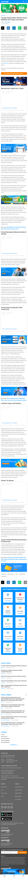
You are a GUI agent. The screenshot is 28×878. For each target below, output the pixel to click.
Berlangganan (22, 852)
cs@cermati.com (10, 762)
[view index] (25, 695)
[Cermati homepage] (6, 868)
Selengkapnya (13, 744)
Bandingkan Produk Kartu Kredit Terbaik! (13, 73)
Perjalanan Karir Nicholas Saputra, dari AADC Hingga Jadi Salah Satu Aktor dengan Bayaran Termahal (14, 559)
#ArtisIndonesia (11, 574)
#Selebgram (3, 574)
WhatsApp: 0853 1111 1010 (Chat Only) (9, 775)
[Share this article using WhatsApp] (19, 28)
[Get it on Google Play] (14, 814)
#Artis (16, 574)
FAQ (2, 790)
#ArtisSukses (4, 576)
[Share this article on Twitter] (2, 28)
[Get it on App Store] (14, 818)
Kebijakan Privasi (18, 790)
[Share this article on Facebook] (8, 28)
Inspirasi (3, 15)
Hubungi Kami (4, 793)
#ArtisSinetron (22, 574)
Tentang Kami (4, 786)
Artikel (2, 796)
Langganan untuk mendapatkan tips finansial (12, 850)
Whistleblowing (18, 796)
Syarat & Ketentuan (19, 786)
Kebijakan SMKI (18, 793)
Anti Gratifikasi (18, 799)
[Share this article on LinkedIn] (14, 28)
